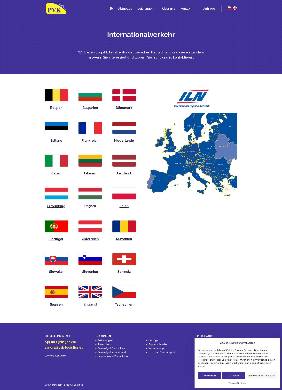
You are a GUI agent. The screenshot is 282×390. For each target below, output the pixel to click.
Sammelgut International (112, 352)
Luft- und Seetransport (162, 352)
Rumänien (124, 239)
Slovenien (90, 272)
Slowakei (56, 272)
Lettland (124, 173)
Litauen (90, 173)
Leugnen (233, 375)
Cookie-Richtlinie (237, 383)
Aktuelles (125, 8)
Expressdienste (158, 344)
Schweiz (124, 272)
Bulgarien (90, 108)
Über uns (168, 8)
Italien (56, 173)
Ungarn (90, 206)
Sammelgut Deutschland (112, 348)
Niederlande (124, 141)
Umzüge (153, 340)
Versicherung (156, 348)
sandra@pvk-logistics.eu (64, 347)
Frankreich (90, 141)
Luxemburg (56, 206)
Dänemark (124, 108)
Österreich (90, 239)
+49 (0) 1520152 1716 (60, 342)
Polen (124, 206)
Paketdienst (105, 344)
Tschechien (124, 304)
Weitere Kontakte (55, 355)
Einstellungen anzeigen (261, 375)
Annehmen (209, 375)
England (90, 304)
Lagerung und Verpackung (113, 356)
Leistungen (145, 9)
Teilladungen (105, 340)
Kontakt (185, 8)
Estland (56, 141)
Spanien (56, 304)
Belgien (56, 108)
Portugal (56, 239)
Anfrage (209, 8)
